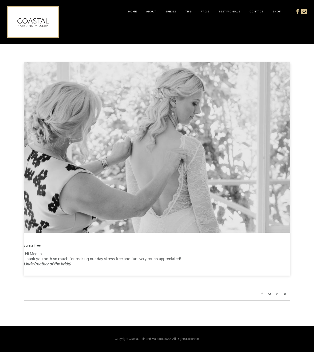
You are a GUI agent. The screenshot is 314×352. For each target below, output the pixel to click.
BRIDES (171, 11)
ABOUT (151, 11)
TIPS (188, 11)
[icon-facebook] (298, 12)
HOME (132, 11)
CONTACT (256, 11)
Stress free (32, 245)
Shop (277, 11)
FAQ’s (205, 11)
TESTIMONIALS (229, 11)
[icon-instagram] (304, 12)
